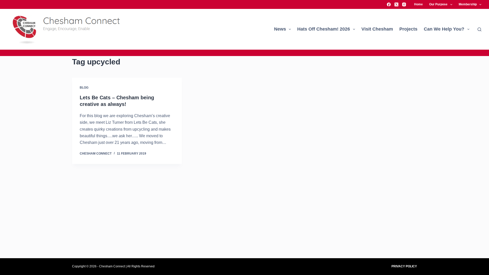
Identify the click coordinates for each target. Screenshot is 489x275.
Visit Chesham (377, 29)
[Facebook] (389, 4)
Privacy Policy (404, 266)
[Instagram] (404, 4)
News (280, 29)
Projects (408, 29)
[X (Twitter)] (396, 4)
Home (418, 4)
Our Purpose (438, 4)
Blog (84, 87)
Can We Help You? (444, 29)
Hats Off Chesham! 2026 (323, 29)
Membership (468, 4)
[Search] (479, 29)
